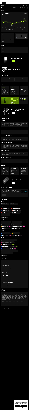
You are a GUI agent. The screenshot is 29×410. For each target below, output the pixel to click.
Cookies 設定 (21, 407)
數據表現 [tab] (18, 7)
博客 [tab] (24, 7)
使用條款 (7, 301)
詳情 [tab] (11, 7)
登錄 (23, 5)
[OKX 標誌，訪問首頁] (2, 5)
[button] (22, 5)
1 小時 (6, 29)
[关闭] (27, 401)
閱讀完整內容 (3, 93)
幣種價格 (4, 308)
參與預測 (12, 173)
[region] (21, 405)
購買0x (21, 102)
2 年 (22, 29)
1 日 (9, 29)
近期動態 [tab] (14, 7)
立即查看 (22, 173)
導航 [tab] (22, 7)
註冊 (25, 5)
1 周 (12, 29)
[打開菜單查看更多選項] (27, 5)
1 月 (15, 29)
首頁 (1, 308)
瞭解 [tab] (20, 7)
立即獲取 (3, 173)
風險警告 (10, 301)
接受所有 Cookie (21, 405)
